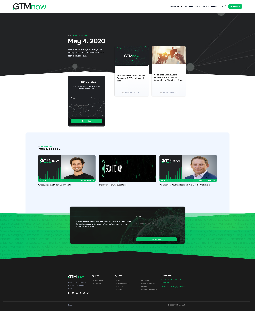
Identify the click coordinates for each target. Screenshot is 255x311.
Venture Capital (123, 283)
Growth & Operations (149, 289)
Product (144, 286)
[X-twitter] (73, 293)
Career (120, 286)
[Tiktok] (88, 293)
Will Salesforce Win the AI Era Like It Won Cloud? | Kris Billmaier (184, 185)
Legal (70, 305)
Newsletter (174, 6)
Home (69, 35)
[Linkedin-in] (69, 293)
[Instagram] (84, 293)
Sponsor (214, 6)
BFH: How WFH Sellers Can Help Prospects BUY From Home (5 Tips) (131, 78)
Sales (120, 289)
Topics (204, 6)
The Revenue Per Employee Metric (113, 185)
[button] (225, 6)
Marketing (145, 280)
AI (119, 280)
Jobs (221, 6)
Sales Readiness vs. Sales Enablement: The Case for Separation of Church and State (168, 78)
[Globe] (80, 293)
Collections (193, 6)
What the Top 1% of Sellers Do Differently (54, 185)
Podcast (184, 6)
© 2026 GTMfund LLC (176, 305)
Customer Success (148, 283)
